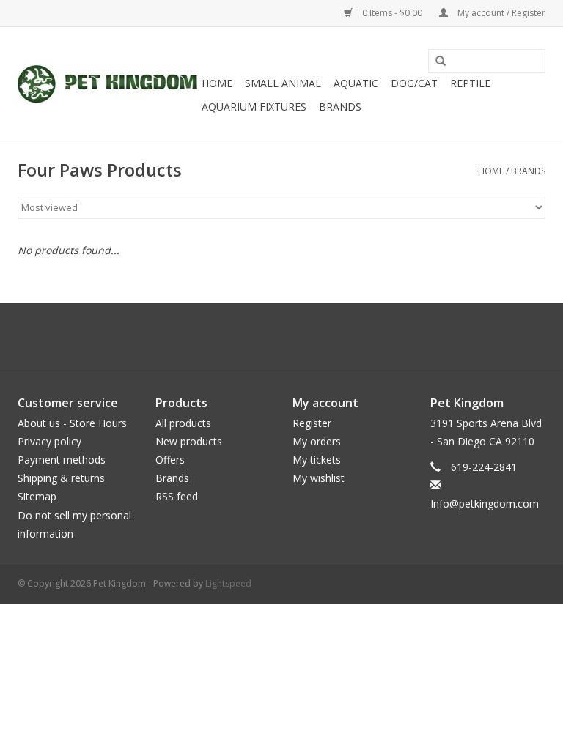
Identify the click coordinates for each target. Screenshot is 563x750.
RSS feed (176, 496)
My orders (316, 441)
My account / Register (500, 13)
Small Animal (283, 83)
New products (188, 441)
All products (183, 423)
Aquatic (356, 83)
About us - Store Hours (72, 423)
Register (311, 423)
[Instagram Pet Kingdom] (321, 337)
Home (217, 83)
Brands (340, 107)
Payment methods (62, 460)
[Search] (435, 61)
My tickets (316, 460)
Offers (170, 460)
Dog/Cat (414, 83)
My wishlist (318, 478)
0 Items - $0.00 (392, 13)
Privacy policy (49, 441)
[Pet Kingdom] (107, 84)
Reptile (470, 83)
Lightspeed (228, 583)
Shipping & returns (61, 478)
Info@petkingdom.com (484, 503)
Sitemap (37, 496)
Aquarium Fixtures (254, 107)
